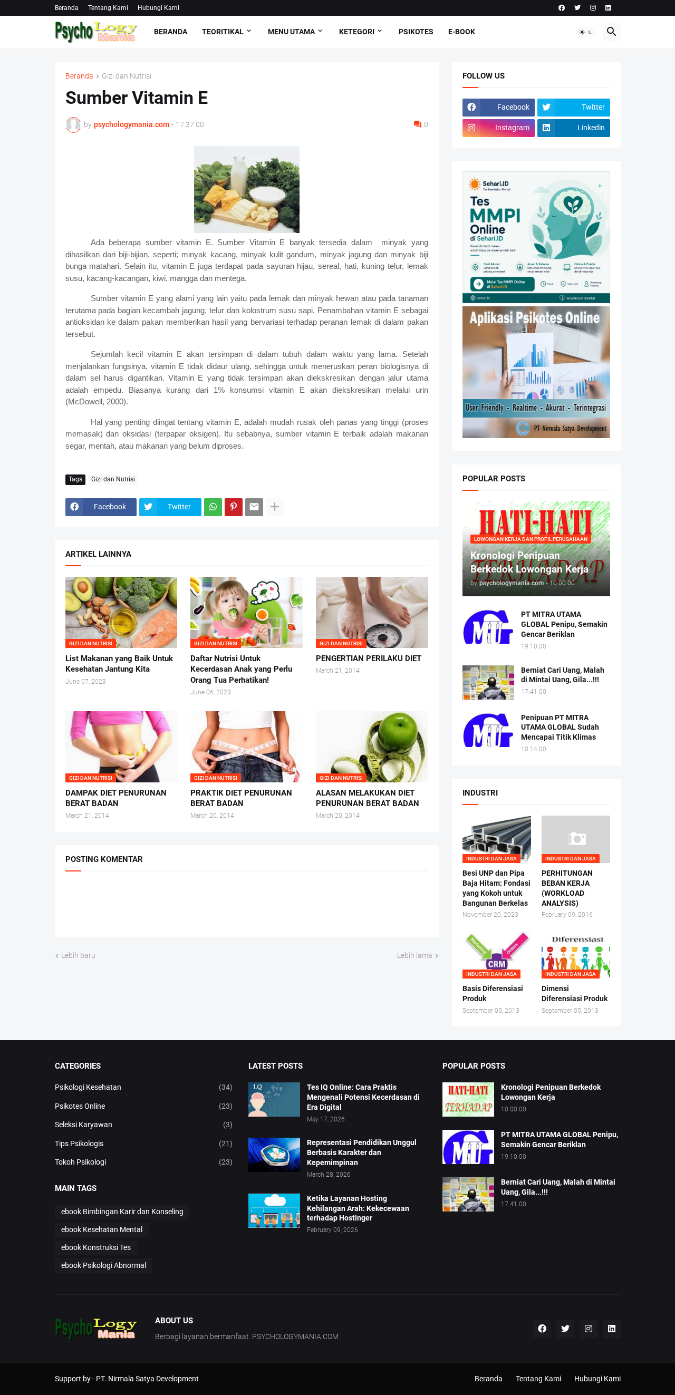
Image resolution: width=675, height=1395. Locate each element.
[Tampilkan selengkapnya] (275, 507)
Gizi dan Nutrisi (126, 76)
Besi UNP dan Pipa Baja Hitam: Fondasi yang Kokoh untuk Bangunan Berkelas (496, 888)
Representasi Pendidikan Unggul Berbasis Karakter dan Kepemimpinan (362, 1152)
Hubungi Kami (158, 8)
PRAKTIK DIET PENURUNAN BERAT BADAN (241, 798)
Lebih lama (414, 955)
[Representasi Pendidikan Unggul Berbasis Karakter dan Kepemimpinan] (274, 1155)
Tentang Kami (108, 8)
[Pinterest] (234, 507)
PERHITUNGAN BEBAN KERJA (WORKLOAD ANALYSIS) (567, 888)
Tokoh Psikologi (144, 1162)
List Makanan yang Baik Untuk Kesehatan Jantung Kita (119, 664)
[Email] (254, 507)
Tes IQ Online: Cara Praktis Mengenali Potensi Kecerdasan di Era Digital (363, 1097)
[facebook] (561, 8)
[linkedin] (608, 8)
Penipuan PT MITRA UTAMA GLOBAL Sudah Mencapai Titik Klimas (560, 727)
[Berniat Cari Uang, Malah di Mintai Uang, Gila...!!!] (488, 682)
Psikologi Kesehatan (144, 1087)
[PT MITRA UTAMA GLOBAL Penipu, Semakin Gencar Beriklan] (488, 626)
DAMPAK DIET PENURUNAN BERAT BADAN (116, 798)
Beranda (67, 8)
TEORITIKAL (223, 31)
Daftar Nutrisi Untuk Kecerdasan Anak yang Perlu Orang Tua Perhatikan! (241, 669)
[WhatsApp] (213, 507)
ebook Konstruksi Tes (96, 1247)
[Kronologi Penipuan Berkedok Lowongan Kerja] (468, 1099)
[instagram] (593, 8)
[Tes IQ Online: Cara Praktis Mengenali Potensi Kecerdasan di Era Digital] (274, 1099)
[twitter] (577, 8)
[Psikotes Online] (536, 300)
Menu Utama (291, 31)
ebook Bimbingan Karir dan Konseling (122, 1211)
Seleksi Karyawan (144, 1124)
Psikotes (416, 31)
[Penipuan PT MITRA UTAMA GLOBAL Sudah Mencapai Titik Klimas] (488, 730)
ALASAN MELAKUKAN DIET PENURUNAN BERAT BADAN (367, 798)
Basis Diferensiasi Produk (492, 993)
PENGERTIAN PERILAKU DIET (368, 658)
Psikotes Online (144, 1106)
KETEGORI (356, 31)
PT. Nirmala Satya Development (147, 1378)
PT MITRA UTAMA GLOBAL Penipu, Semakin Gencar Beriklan (564, 624)
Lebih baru (78, 955)
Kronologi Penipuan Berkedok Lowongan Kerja (551, 1092)
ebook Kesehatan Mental (101, 1229)
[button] (586, 32)
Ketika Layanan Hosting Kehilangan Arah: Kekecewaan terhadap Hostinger (358, 1208)
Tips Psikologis (144, 1143)
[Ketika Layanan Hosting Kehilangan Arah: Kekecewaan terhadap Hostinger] (274, 1211)
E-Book (461, 31)
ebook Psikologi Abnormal (103, 1265)
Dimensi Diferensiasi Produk (575, 993)
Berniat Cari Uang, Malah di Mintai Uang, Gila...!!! (562, 675)
